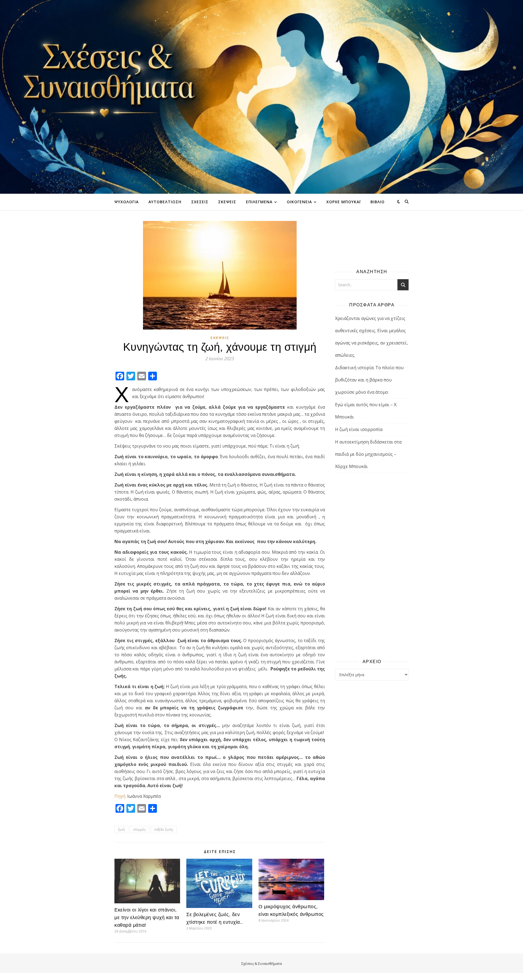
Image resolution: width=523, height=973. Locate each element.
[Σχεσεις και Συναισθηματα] (261, 97)
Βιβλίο (377, 201)
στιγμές (139, 829)
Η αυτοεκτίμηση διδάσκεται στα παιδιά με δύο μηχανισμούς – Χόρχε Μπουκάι (368, 454)
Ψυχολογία (126, 201)
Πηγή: (120, 796)
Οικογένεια (299, 201)
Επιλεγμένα (259, 201)
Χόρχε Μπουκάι (343, 201)
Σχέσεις (199, 201)
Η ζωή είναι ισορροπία (358, 429)
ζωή (121, 829)
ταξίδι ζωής (163, 829)
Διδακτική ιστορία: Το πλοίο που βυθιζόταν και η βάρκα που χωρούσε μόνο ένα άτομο (369, 380)
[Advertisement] (372, 565)
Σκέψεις (227, 201)
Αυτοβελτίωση (164, 201)
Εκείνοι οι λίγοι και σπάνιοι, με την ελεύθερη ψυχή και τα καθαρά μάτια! (146, 917)
